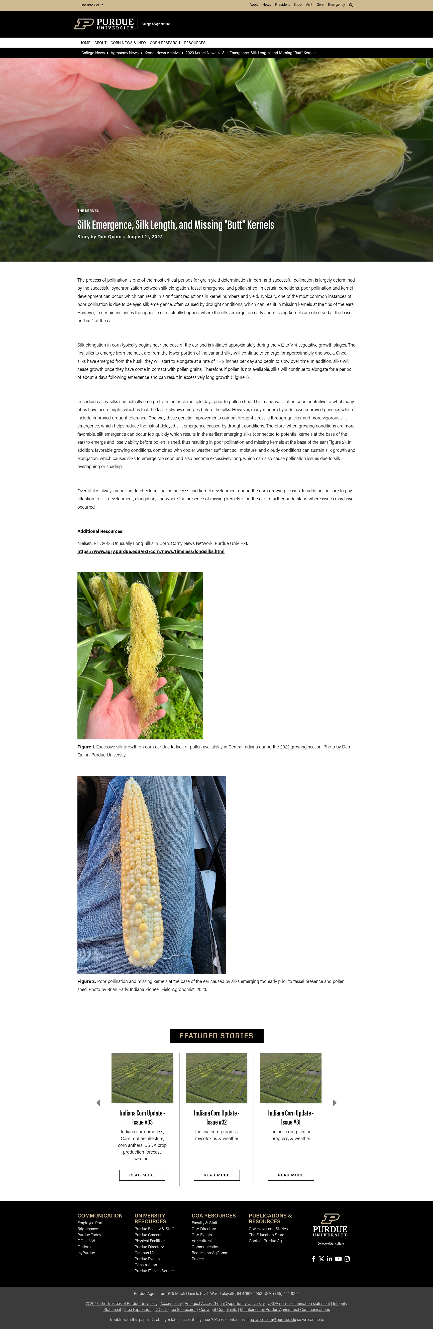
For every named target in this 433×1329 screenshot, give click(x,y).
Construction (146, 1265)
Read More (142, 1175)
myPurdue (86, 1253)
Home (84, 42)
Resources (194, 42)
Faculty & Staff (204, 1223)
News (266, 5)
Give (320, 5)
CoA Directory (204, 1229)
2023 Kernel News (201, 52)
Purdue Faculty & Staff (154, 1229)
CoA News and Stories (268, 1229)
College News (93, 52)
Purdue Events (147, 1259)
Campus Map (146, 1253)
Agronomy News (125, 52)
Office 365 (86, 1241)
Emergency (336, 5)
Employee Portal (91, 1223)
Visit (309, 5)
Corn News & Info (128, 42)
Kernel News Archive (162, 52)
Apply (254, 5)
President (282, 5)
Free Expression (138, 1310)
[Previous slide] (98, 1103)
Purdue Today (89, 1235)
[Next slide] (334, 1103)
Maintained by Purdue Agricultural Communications (285, 1310)
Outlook (84, 1247)
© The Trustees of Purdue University (121, 1304)
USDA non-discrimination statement (299, 1304)
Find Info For (89, 5)
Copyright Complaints (218, 1310)
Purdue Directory (149, 1247)
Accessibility (171, 1304)
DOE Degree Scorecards (175, 1310)
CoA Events (202, 1235)
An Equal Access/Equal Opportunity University (225, 1304)
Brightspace (87, 1229)
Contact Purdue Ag (265, 1241)
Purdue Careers (148, 1235)
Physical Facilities (150, 1241)
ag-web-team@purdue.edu (273, 1320)
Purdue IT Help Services (155, 1271)
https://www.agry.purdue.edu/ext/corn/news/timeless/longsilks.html (151, 552)
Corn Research (165, 42)
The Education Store (266, 1235)
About (100, 42)
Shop (298, 5)
